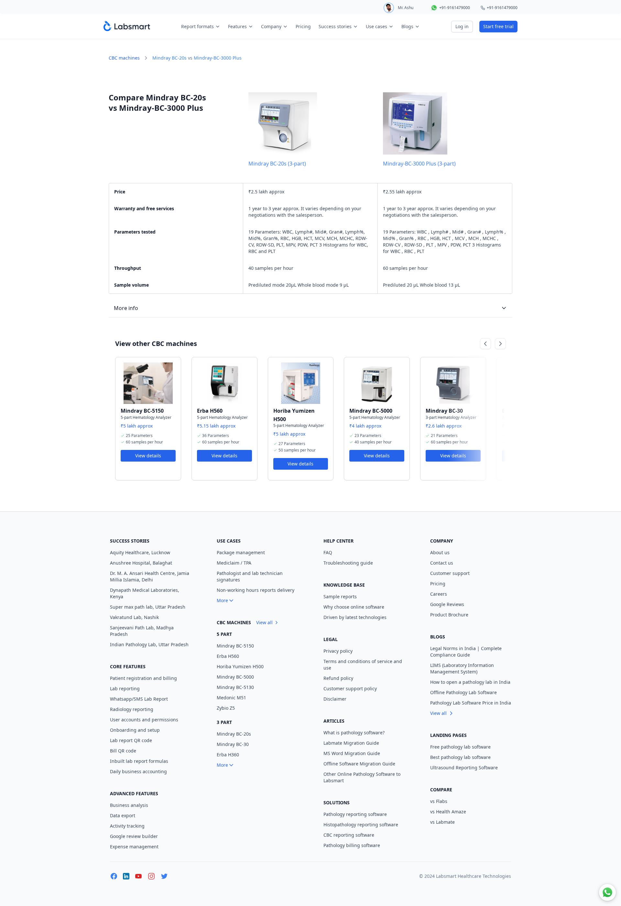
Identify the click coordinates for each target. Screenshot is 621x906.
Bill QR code (123, 751)
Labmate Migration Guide (351, 743)
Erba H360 (228, 754)
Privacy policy (338, 651)
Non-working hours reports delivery (255, 590)
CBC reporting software (348, 835)
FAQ (327, 552)
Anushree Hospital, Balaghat (141, 563)
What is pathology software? (354, 732)
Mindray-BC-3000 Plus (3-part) (419, 163)
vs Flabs (438, 801)
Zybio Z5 (226, 708)
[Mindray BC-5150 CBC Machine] (148, 383)
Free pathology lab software (460, 747)
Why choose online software (353, 607)
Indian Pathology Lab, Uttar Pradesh (149, 644)
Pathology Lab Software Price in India (470, 703)
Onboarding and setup (135, 730)
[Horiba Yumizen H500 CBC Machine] (300, 383)
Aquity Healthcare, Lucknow (140, 552)
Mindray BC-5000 (370, 410)
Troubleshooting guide (348, 563)
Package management (241, 552)
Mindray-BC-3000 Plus (218, 58)
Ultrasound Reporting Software (464, 767)
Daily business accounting (138, 771)
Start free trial (498, 26)
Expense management (134, 846)
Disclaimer (334, 699)
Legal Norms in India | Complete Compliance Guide (466, 651)
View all (264, 622)
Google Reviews (447, 604)
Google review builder (134, 836)
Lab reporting (125, 688)
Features (237, 26)
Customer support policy (350, 688)
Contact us (441, 563)
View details (148, 456)
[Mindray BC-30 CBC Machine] (453, 383)
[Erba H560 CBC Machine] (224, 383)
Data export (122, 815)
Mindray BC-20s (169, 58)
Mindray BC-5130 (235, 687)
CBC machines (124, 58)
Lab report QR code (131, 740)
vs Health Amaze (448, 812)
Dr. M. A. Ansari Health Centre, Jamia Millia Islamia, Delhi (149, 576)
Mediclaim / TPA (234, 563)
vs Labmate (442, 822)
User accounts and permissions (144, 720)
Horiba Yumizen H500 (240, 666)
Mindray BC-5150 (142, 410)
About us (440, 552)
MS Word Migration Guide (351, 753)
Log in (462, 26)
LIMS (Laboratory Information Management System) (462, 668)
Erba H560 (210, 410)
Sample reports (340, 596)
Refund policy (338, 678)
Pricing (303, 26)
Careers (438, 594)
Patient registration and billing (143, 678)
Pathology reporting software (355, 814)
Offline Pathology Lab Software (463, 692)
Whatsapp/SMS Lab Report (139, 699)
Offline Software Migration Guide (359, 764)
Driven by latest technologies (355, 617)
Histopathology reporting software (360, 824)
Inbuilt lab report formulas (139, 761)
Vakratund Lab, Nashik (134, 617)
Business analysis (129, 805)
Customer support (450, 573)
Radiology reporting (131, 709)
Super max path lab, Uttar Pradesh (147, 607)
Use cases (376, 26)
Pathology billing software (351, 845)
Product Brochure (449, 615)
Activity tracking (127, 826)
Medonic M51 (231, 697)
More (222, 600)
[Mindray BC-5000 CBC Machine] (376, 383)
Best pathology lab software (460, 757)
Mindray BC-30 (444, 410)
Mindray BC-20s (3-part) (277, 163)
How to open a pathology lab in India (470, 682)
